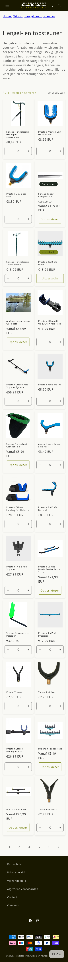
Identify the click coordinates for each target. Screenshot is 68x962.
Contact (12, 897)
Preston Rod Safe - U (49, 384)
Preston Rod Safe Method (47, 509)
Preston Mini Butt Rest (16, 195)
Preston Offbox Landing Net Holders (17, 509)
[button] (7, 5)
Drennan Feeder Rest (50, 748)
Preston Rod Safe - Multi (48, 263)
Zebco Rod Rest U (48, 692)
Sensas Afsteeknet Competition (16, 445)
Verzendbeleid (16, 880)
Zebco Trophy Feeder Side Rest (50, 445)
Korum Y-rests (14, 692)
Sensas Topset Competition (46, 195)
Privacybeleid (16, 872)
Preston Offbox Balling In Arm (14, 750)
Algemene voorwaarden (22, 889)
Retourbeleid (15, 864)
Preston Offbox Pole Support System (17, 386)
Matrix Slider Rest (16, 809)
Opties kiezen (49, 219)
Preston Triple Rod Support (16, 568)
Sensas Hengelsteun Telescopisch (17, 263)
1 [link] (10, 847)
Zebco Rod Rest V (47, 809)
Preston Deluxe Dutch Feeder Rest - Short (49, 569)
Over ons (13, 905)
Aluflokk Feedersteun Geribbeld (18, 322)
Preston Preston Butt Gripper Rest (49, 133)
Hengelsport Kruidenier (27, 955)
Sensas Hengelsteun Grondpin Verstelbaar (17, 134)
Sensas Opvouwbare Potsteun (17, 634)
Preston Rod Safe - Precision (48, 634)
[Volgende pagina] (59, 847)
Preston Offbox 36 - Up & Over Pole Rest (49, 322)
